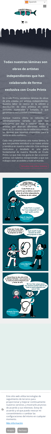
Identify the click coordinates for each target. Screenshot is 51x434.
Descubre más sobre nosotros (34, 166)
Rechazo (23, 430)
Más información (14, 423)
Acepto (10, 430)
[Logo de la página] (25, 12)
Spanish (32, 2)
